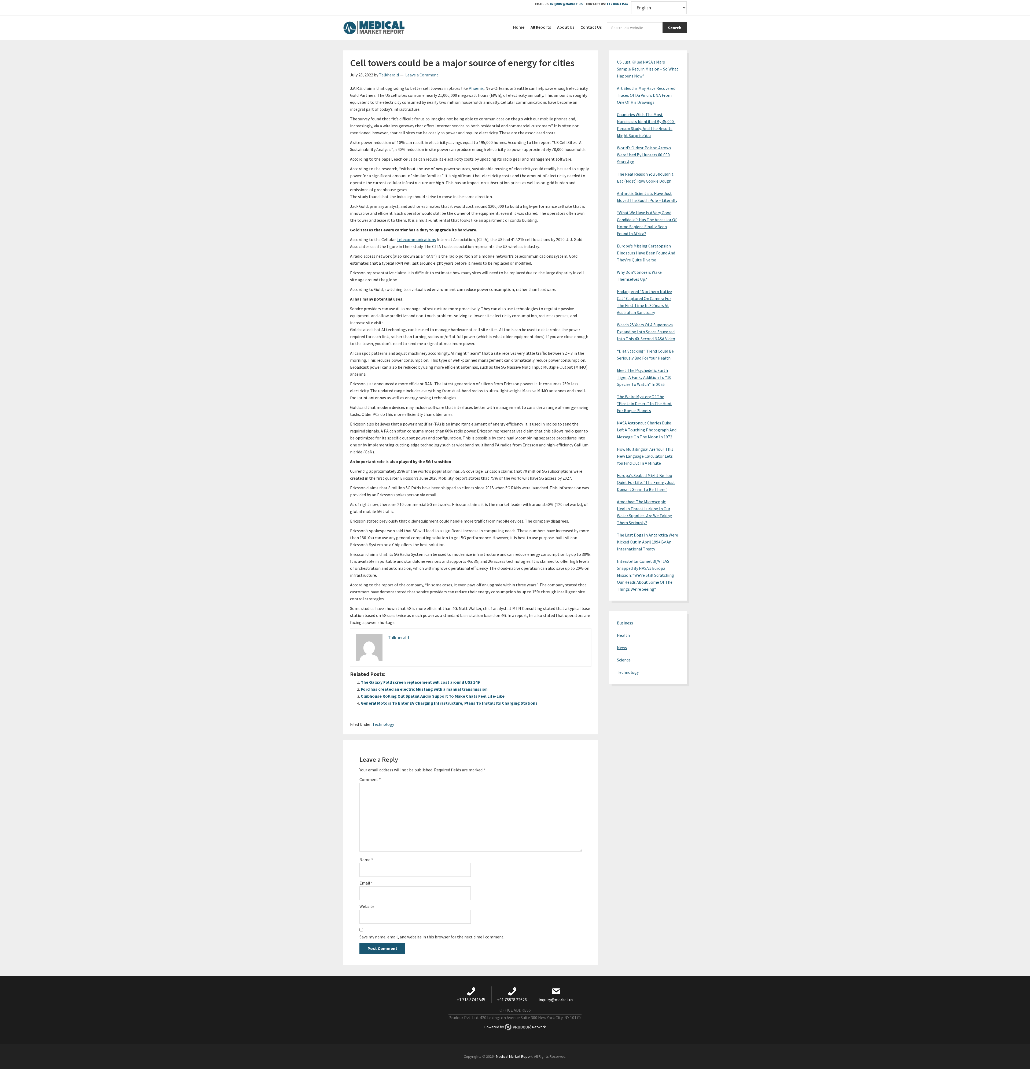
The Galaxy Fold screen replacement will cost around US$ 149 (420, 682)
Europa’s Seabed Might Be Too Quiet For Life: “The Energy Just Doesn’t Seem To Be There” (646, 482)
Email (366, 883)
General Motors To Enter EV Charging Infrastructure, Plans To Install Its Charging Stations (449, 703)
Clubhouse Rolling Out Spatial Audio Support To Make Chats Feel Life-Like (433, 696)
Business (625, 623)
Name (366, 859)
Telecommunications (416, 239)
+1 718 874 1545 (617, 4)
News (622, 647)
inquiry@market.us (566, 4)
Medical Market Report (383, 27)
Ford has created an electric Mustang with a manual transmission (424, 689)
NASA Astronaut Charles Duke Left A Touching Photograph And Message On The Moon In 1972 (646, 429)
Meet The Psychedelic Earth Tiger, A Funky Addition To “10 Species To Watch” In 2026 (644, 377)
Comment (370, 779)
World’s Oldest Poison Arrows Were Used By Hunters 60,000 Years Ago (644, 154)
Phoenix (476, 88)
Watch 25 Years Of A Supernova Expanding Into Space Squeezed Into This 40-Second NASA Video (646, 331)
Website (366, 906)
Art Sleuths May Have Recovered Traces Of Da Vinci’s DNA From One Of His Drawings (646, 95)
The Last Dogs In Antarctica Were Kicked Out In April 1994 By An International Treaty (647, 542)
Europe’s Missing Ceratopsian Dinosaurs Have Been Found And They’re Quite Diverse (646, 252)
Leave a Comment (421, 74)
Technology (383, 724)
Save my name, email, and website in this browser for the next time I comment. (431, 936)
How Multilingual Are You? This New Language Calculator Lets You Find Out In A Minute (645, 456)
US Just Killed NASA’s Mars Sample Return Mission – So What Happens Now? (647, 69)
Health (623, 635)
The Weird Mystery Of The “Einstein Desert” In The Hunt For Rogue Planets (644, 403)
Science (624, 660)
